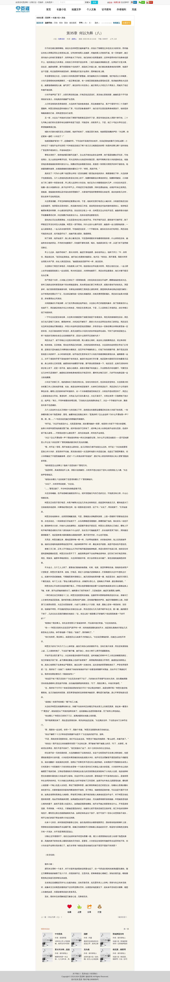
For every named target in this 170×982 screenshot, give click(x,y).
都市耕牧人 (122, 938)
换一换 (126, 929)
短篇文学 (76, 9)
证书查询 (106, 9)
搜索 (94, 2)
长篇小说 (61, 9)
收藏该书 (126, 23)
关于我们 (76, 974)
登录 (110, 2)
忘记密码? (125, 2)
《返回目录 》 (122, 917)
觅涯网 (47, 18)
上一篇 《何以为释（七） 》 (52, 917)
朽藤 (90, 938)
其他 (63, 18)
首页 (48, 9)
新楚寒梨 (63, 938)
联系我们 (93, 974)
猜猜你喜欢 (45, 929)
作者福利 (121, 9)
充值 (134, 9)
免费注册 (117, 2)
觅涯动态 (85, 974)
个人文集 (91, 9)
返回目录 (39, 23)
